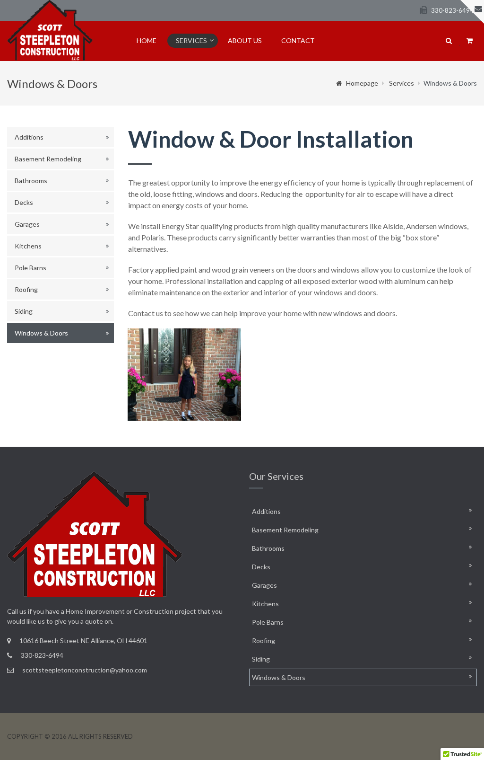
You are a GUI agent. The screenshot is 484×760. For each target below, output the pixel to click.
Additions (29, 137)
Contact (298, 40)
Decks (24, 202)
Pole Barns (30, 268)
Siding (24, 311)
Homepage (362, 83)
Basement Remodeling (48, 159)
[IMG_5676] (184, 374)
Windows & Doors (41, 333)
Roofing (26, 289)
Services (191, 40)
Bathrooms (31, 181)
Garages (27, 224)
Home (146, 40)
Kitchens (28, 246)
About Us (245, 40)
